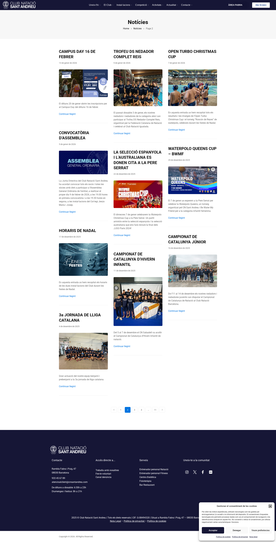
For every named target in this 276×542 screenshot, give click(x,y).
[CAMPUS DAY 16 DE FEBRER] (83, 83)
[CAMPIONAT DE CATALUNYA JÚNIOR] (192, 270)
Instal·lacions (123, 5)
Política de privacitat (240, 537)
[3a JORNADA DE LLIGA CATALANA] (83, 351)
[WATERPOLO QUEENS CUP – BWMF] (192, 180)
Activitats (156, 5)
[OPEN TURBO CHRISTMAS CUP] (192, 87)
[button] (270, 506)
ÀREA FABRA (235, 5)
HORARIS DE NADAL (77, 230)
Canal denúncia (103, 477)
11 (156, 409)
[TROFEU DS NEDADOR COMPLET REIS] (138, 87)
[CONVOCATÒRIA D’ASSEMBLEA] (83, 162)
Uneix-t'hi (94, 5)
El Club (107, 5)
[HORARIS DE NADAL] (83, 259)
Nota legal (253, 537)
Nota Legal (115, 521)
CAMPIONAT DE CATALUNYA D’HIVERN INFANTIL (134, 259)
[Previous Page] (114, 410)
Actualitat (171, 5)
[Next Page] (162, 410)
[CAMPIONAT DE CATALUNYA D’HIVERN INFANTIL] (138, 301)
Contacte (185, 5)
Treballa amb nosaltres (107, 470)
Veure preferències (260, 530)
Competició (141, 5)
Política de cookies (223, 537)
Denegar (237, 530)
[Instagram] (186, 472)
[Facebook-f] (202, 472)
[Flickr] (210, 472)
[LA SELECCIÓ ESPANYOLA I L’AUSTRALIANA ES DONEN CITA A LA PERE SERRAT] (138, 194)
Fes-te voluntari (103, 473)
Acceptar (213, 530)
